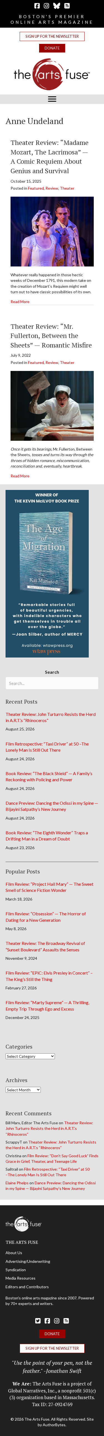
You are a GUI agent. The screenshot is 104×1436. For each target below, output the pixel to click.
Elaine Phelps (17, 1182)
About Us (14, 1252)
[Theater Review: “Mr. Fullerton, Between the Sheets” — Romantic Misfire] (52, 405)
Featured (36, 188)
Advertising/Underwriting (28, 1261)
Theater (67, 188)
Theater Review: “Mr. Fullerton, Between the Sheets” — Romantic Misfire (51, 335)
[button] (52, 36)
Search (52, 672)
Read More (20, 301)
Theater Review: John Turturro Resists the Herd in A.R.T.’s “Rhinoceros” (49, 1128)
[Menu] (52, 99)
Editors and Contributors (27, 1286)
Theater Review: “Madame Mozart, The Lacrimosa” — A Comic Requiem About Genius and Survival (49, 156)
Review (51, 188)
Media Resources (20, 1278)
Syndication (16, 1269)
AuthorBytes (54, 1424)
